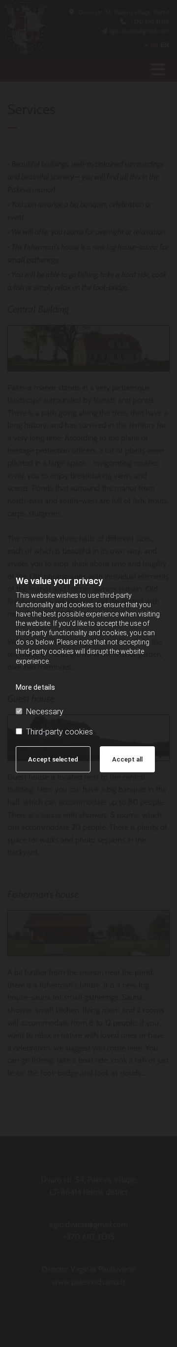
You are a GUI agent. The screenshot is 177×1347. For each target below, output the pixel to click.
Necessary (44, 711)
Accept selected (53, 759)
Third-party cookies (59, 731)
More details (35, 687)
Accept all (127, 759)
